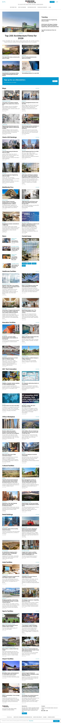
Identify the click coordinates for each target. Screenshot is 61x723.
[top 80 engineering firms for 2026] (30, 144)
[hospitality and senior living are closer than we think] (30, 569)
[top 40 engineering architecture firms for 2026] (11, 144)
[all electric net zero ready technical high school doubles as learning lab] (11, 329)
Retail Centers (24, 527)
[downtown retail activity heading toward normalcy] (11, 521)
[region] (30, 721)
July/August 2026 (25, 261)
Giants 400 (21, 33)
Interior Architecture (6, 101)
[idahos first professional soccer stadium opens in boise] (11, 618)
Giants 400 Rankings (22, 7)
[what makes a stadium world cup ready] (11, 641)
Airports (4, 671)
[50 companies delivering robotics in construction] (30, 376)
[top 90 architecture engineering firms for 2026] (11, 167)
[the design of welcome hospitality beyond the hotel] (30, 592)
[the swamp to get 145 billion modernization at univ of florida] (30, 618)
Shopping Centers (5, 55)
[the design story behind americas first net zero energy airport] (30, 688)
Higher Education (25, 335)
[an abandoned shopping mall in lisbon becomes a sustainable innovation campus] (11, 545)
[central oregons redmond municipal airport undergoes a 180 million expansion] (30, 665)
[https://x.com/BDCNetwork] (45, 710)
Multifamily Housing (6, 71)
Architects (24, 101)
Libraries (3, 478)
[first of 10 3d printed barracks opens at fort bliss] (30, 50)
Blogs (50, 7)
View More (37, 88)
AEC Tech (3, 222)
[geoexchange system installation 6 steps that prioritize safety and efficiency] (30, 119)
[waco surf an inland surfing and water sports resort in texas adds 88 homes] (30, 641)
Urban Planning (5, 527)
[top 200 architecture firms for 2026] (20, 22)
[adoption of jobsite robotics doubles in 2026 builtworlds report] (11, 376)
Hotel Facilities (25, 598)
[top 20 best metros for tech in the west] (11, 398)
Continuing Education (32, 7)
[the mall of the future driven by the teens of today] (11, 50)
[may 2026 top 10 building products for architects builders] (6, 256)
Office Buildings (5, 550)
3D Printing (24, 55)
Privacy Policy (31, 720)
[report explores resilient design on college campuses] (30, 350)
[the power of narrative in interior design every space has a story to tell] (11, 95)
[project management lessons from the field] (30, 95)
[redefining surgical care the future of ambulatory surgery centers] (30, 303)
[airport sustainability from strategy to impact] (11, 688)
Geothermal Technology (26, 124)
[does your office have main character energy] (11, 447)
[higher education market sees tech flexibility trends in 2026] (30, 329)
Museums (23, 478)
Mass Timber (4, 308)
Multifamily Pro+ (13, 7)
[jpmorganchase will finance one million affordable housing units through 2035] (30, 194)
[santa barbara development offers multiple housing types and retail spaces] (11, 66)
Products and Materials (26, 71)
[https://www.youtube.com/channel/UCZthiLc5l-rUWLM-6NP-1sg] (47, 710)
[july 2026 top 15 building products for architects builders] (30, 66)
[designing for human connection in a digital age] (11, 216)
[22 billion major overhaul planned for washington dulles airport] (11, 665)
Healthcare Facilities (26, 308)
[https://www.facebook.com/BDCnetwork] (41, 710)
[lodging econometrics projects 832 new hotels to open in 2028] (11, 569)
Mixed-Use (23, 429)
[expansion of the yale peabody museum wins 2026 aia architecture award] (11, 496)
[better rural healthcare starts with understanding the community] (30, 278)
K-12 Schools (4, 335)
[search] (5, 2)
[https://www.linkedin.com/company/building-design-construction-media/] (44, 710)
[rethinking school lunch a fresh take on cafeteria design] (11, 350)
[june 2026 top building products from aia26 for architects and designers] (6, 240)
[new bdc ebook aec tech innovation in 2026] (30, 398)
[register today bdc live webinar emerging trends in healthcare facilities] (11, 278)
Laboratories (4, 124)
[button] (3, 2)
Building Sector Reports (42, 7)
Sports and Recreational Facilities (8, 647)
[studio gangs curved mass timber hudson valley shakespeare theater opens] (30, 496)
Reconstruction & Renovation (7, 429)
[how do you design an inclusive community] (30, 447)
